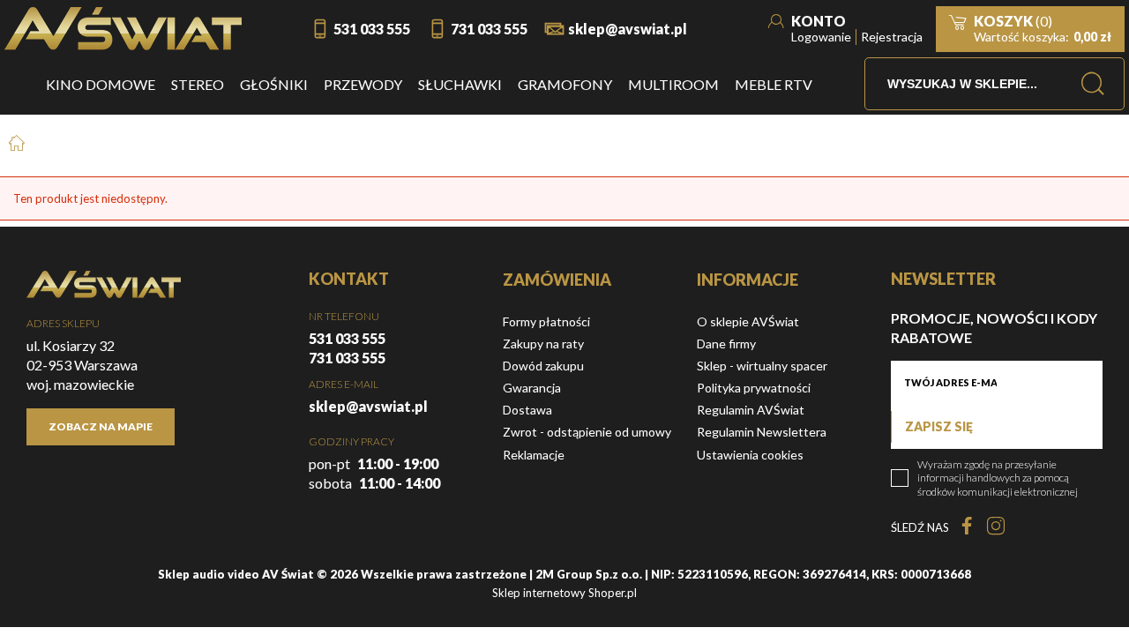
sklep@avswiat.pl (627, 28)
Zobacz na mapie (101, 426)
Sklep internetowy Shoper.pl (564, 593)
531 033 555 (371, 28)
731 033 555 (489, 28)
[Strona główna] (123, 28)
